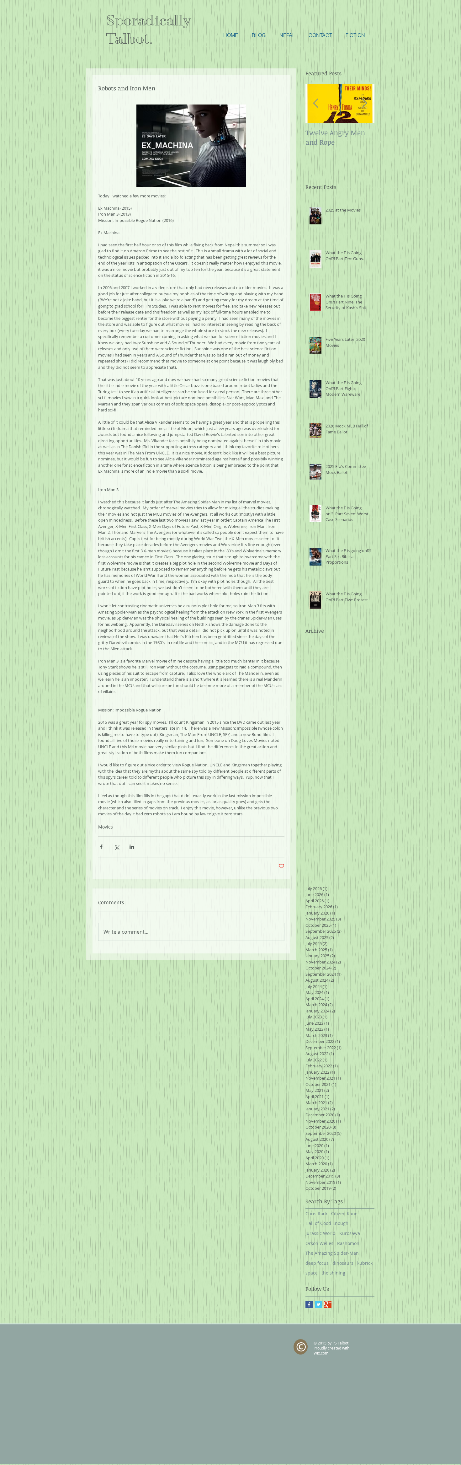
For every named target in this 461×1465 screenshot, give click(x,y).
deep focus (317, 1263)
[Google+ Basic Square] (327, 1304)
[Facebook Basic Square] (309, 1304)
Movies (105, 827)
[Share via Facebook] (101, 847)
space (311, 1273)
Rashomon (348, 1243)
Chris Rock (316, 1213)
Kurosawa (349, 1233)
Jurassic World (320, 1233)
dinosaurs (342, 1263)
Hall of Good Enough (326, 1223)
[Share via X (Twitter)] (116, 847)
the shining (333, 1273)
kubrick (365, 1263)
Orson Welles (319, 1243)
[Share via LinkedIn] (132, 847)
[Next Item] (364, 103)
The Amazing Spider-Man (332, 1253)
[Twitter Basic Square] (318, 1304)
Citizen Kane (344, 1213)
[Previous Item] (315, 103)
